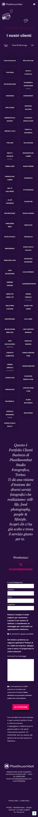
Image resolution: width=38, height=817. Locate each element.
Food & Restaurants (10, 60)
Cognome (11, 604)
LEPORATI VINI (9, 377)
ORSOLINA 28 (28, 237)
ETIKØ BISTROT (28, 96)
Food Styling (10, 72)
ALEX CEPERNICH (28, 272)
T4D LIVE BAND (28, 143)
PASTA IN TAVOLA (9, 237)
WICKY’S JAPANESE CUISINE (9, 156)
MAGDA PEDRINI (28, 166)
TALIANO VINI (28, 201)
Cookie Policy (24, 801)
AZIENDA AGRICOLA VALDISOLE (9, 368)
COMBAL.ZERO (9, 166)
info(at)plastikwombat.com (21, 779)
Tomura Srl (20, 812)
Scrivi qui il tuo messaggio (16, 656)
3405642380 (20, 776)
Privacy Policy (13, 801)
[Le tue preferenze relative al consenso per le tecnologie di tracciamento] (34, 813)
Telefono (10, 590)
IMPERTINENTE (9, 248)
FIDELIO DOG (28, 225)
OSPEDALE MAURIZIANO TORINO (10, 415)
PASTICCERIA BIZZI (10, 84)
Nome (9, 597)
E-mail (15, 582)
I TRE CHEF (9, 143)
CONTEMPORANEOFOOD (30, 284)
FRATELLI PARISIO (28, 213)
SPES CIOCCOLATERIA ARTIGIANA (10, 344)
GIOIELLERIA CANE (10, 260)
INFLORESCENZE (9, 213)
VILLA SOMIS (28, 319)
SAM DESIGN (10, 96)
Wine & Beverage (28, 60)
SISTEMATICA (28, 178)
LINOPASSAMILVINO (28, 366)
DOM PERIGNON (10, 319)
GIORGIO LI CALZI (9, 131)
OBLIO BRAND (28, 413)
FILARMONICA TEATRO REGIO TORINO (28, 86)
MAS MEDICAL (9, 401)
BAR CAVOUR (9, 107)
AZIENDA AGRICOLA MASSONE (28, 297)
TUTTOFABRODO (28, 190)
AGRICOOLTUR (9, 389)
